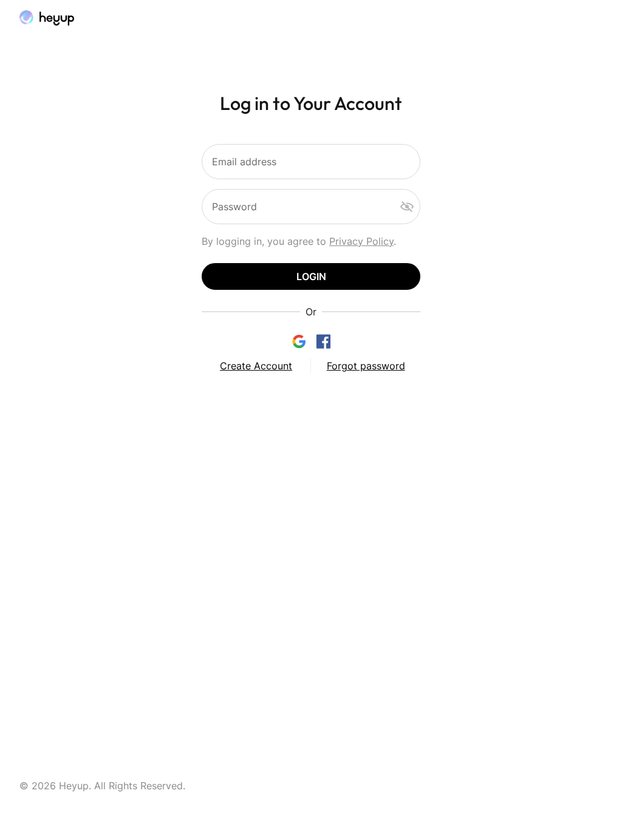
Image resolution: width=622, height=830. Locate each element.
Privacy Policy (361, 241)
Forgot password (366, 366)
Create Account (256, 366)
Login (311, 276)
